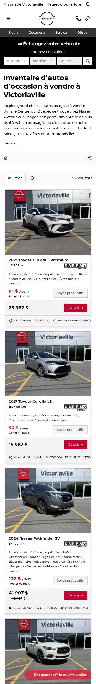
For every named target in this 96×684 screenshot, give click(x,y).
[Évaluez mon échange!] (87, 61)
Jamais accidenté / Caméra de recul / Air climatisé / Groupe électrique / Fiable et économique (44, 418)
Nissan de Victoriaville (23, 4)
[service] (87, 18)
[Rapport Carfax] (75, 266)
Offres (82, 32)
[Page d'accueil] (6, 158)
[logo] (47, 19)
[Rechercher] (88, 4)
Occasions (37, 32)
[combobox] (6, 61)
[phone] (78, 18)
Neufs (13, 32)
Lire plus (10, 143)
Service (61, 32)
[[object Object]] (89, 158)
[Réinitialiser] (32, 178)
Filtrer (16, 178)
